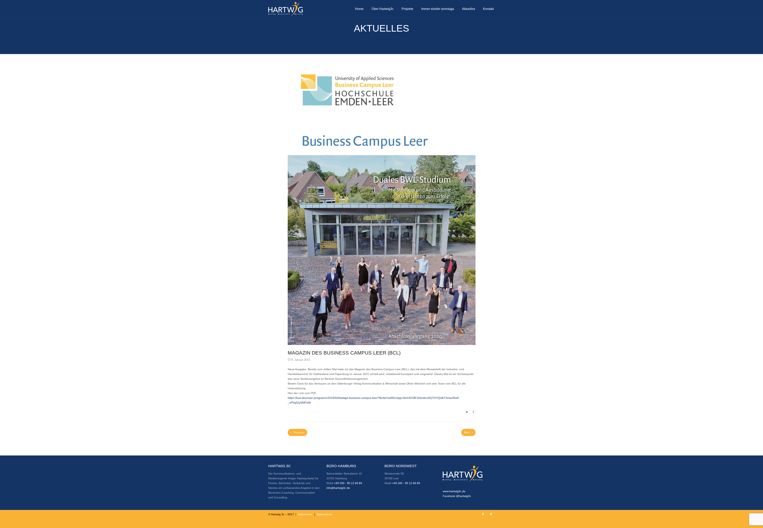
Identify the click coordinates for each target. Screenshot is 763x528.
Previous (298, 432)
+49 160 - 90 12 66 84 (348, 483)
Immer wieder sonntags (437, 9)
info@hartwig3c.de (338, 487)
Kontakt (488, 9)
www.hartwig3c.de (454, 491)
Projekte (407, 9)
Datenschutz (324, 514)
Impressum (305, 514)
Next (467, 432)
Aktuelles (468, 9)
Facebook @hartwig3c (457, 496)
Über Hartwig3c (383, 9)
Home (359, 9)
